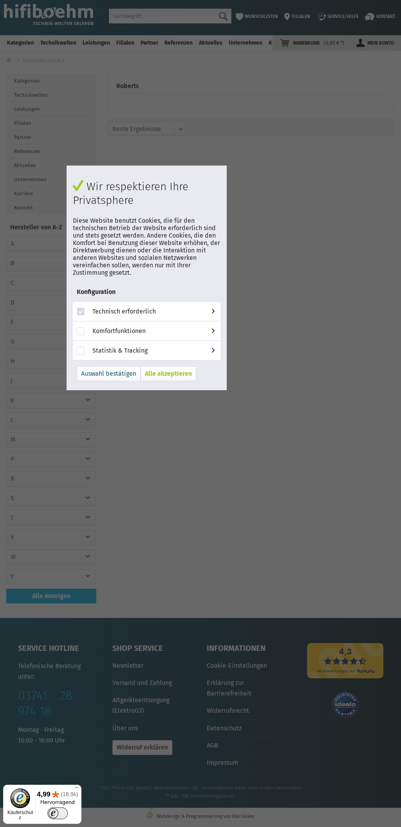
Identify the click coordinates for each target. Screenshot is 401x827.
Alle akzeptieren (168, 373)
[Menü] (76, 789)
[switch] (57, 813)
